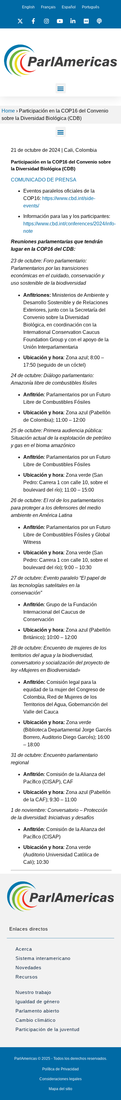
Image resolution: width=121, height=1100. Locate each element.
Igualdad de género (38, 1001)
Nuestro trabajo (33, 992)
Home (8, 110)
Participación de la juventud (47, 1029)
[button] (61, 88)
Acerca (24, 949)
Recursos (27, 976)
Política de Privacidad (60, 1069)
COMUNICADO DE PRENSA (43, 179)
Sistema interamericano (43, 958)
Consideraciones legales (60, 1079)
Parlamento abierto (37, 1010)
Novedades (29, 967)
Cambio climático (36, 1020)
